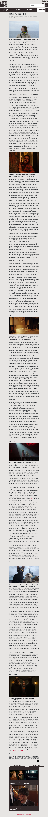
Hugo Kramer (15, 782)
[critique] (10, 19)
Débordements (15, 19)
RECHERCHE (17, 9)
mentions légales (20, 814)
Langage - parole (30, 768)
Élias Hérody (29, 782)
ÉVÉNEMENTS (41, 9)
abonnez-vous (36, 765)
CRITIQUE (5, 9)
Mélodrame (36, 768)
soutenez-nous (17, 765)
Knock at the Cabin (18, 750)
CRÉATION (29, 9)
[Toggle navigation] (46, 5)
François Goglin (16, 808)
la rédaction (28, 814)
